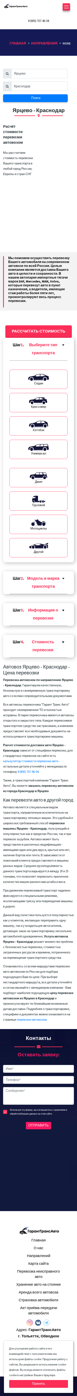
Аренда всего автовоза (38, 1292)
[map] (38, 1169)
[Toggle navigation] (66, 8)
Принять (38, 1384)
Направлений (38, 1256)
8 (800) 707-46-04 (38, 21)
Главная (38, 1240)
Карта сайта (38, 1263)
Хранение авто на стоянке (38, 1284)
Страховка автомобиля (38, 1300)
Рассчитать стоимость (38, 331)
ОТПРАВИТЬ (38, 1125)
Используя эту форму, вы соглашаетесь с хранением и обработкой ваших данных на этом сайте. (38, 1111)
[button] (38, 349)
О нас (38, 1248)
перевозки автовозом (32, 1020)
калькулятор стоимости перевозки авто (30, 761)
